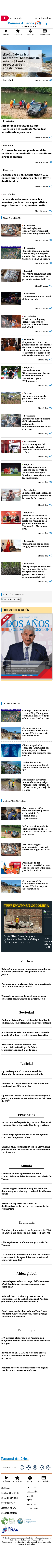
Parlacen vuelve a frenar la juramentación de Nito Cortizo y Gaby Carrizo (26, 985)
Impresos (32, 1508)
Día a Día (32, 1491)
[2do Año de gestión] (26, 677)
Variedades (9, 194)
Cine (29, 1500)
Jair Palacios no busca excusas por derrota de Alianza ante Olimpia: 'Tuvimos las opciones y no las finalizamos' (36, 472)
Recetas (31, 1504)
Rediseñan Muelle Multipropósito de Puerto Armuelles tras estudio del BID (36, 766)
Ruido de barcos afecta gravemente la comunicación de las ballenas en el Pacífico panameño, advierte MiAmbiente (24, 1299)
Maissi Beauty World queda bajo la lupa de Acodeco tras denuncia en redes (36, 448)
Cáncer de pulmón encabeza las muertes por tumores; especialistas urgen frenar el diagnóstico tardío (24, 202)
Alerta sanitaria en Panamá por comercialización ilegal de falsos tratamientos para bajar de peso (19, 1047)
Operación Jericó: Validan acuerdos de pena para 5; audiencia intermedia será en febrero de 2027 (26, 1098)
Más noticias (12, 217)
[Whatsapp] (22, 1467)
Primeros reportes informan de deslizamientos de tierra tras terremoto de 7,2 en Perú (24, 1206)
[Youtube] (42, 1467)
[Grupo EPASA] (9, 1530)
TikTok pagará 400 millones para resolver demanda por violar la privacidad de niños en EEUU (26, 1191)
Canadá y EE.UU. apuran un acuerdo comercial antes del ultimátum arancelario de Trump (26, 1176)
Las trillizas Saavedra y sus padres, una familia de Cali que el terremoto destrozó (22, 939)
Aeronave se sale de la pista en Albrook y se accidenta (34, 398)
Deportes (8, 169)
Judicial (28, 270)
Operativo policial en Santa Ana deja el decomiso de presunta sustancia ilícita (36, 276)
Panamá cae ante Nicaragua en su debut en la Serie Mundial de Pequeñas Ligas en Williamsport (36, 375)
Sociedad (8, 145)
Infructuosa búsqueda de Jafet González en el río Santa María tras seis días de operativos (23, 129)
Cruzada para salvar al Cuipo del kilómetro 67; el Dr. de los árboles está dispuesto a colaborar (25, 1284)
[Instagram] (48, 1467)
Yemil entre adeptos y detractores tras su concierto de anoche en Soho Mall (35, 323)
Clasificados (9, 1498)
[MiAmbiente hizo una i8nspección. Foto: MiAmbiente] (26, 76)
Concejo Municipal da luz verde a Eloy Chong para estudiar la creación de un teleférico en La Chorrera (36, 254)
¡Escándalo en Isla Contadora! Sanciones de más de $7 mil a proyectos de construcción (21, 61)
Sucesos (28, 393)
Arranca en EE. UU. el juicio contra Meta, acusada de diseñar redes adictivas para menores (23, 1355)
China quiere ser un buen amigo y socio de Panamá (35, 545)
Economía (29, 339)
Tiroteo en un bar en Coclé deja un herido (36, 298)
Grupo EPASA (9, 1508)
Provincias (8, 120)
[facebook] (28, 1467)
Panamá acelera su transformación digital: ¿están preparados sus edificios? (24, 1369)
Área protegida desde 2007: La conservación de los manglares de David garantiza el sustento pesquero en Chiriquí (36, 572)
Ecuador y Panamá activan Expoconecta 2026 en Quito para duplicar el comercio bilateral (26, 1231)
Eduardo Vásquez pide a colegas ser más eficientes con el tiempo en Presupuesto (23, 997)
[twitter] (35, 1467)
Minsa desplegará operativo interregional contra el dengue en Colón (36, 231)
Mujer (30, 1495)
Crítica (31, 1487)
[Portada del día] (10, 599)
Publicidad (8, 1503)
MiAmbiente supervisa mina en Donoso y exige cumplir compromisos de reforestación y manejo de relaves (36, 784)
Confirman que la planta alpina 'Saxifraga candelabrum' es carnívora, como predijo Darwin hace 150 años (24, 1313)
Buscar (5, 1487)
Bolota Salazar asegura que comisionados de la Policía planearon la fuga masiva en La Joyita (25, 971)
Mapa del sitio (10, 1492)
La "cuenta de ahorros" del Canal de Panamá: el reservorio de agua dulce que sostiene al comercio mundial (25, 1257)
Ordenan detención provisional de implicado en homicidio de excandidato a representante (26, 153)
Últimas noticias (14, 801)
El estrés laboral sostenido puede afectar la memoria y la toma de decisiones (36, 495)
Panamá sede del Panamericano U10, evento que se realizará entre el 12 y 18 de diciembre (26, 178)
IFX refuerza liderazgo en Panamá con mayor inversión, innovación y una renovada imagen (25, 1340)
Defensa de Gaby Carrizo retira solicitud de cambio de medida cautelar (25, 1085)
